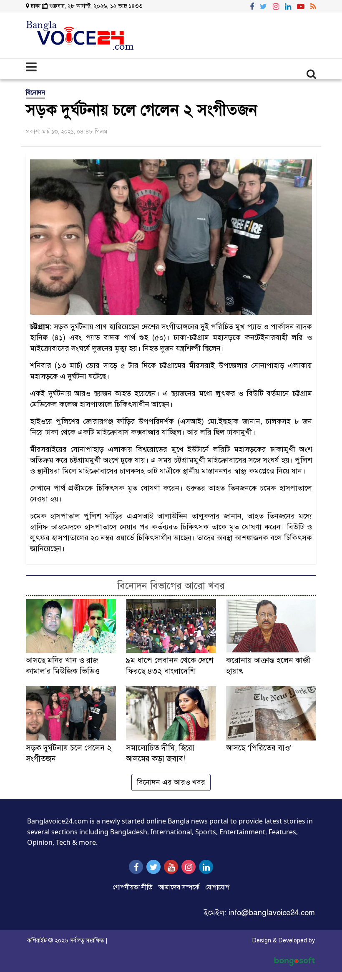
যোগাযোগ (217, 887)
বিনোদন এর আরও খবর (171, 782)
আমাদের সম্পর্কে (178, 887)
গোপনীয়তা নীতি (133, 887)
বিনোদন (35, 92)
